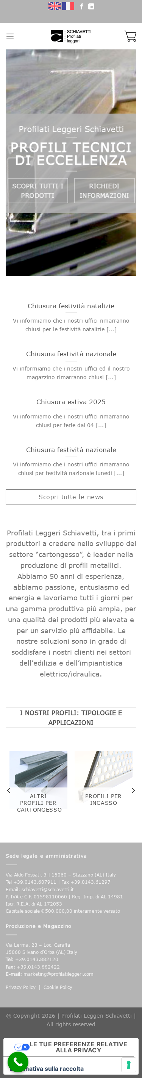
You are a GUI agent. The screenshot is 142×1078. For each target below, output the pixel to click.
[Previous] (9, 790)
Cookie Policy (58, 987)
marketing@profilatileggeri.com (58, 974)
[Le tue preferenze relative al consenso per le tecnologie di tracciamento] (129, 1065)
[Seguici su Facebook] (82, 7)
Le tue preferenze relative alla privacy (78, 1047)
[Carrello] (130, 36)
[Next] (133, 790)
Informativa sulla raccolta (46, 1068)
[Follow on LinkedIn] (91, 7)
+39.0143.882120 (36, 959)
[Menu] (10, 36)
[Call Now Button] (18, 1062)
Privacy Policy (21, 987)
